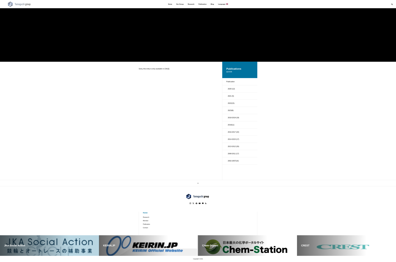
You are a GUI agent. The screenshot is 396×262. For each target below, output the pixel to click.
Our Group (180, 4)
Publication (203, 4)
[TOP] (198, 183)
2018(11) (231, 125)
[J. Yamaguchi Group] (19, 4)
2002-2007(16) (233, 161)
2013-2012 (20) (233, 146)
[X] (193, 203)
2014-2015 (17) (233, 139)
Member (145, 220)
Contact (145, 227)
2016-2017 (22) (233, 132)
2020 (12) (231, 89)
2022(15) (231, 103)
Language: (222, 4)
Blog (212, 4)
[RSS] (205, 203)
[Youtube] (200, 203)
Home (170, 4)
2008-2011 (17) (233, 154)
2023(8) (230, 110)
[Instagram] (190, 203)
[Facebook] (196, 203)
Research (191, 4)
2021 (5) (231, 96)
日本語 (166, 69)
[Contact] (203, 203)
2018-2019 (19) (233, 118)
